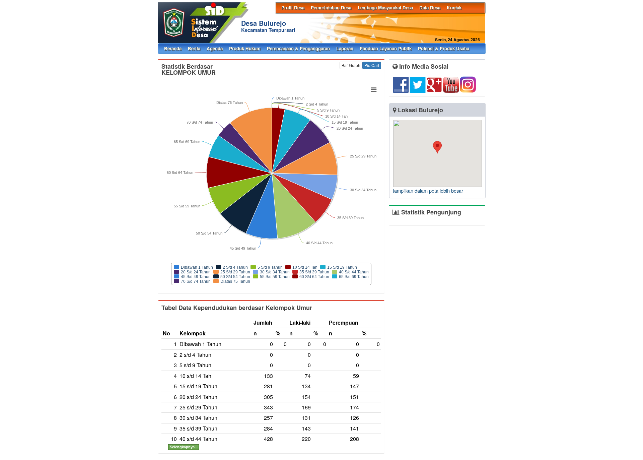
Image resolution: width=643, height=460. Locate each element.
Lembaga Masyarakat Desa (385, 7)
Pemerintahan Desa (331, 7)
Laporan (344, 48)
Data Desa (429, 7)
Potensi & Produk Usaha (443, 48)
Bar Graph (351, 65)
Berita (194, 48)
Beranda (173, 48)
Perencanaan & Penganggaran (298, 48)
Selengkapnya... (184, 447)
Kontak (454, 7)
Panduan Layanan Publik (386, 48)
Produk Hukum (245, 48)
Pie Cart (371, 65)
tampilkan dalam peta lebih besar (428, 190)
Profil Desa (292, 7)
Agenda (215, 48)
